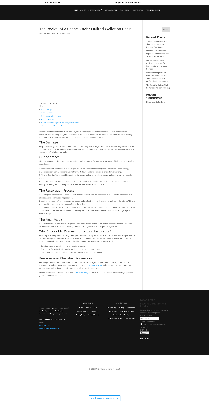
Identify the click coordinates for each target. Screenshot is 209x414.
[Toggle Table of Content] (41, 106)
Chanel (67, 33)
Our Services (94, 10)
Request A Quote (153, 10)
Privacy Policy (80, 315)
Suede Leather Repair (127, 311)
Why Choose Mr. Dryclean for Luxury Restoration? (60, 123)
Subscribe (144, 333)
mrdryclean (45, 33)
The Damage (47, 110)
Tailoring (121, 307)
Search (165, 29)
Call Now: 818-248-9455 (104, 398)
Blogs (127, 10)
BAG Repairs (113, 311)
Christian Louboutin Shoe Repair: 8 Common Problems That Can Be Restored (157, 54)
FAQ (121, 10)
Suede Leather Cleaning (121, 315)
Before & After (111, 10)
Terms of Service (93, 315)
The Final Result (48, 119)
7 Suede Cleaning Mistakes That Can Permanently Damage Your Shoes (156, 44)
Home (75, 10)
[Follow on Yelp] (151, 344)
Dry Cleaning (111, 307)
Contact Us (138, 10)
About (83, 10)
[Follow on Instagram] (141, 344)
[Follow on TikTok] (146, 344)
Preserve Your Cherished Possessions (56, 126)
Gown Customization (115, 318)
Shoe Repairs (131, 307)
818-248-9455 (44, 325)
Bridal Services (130, 318)
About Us (88, 307)
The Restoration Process (51, 116)
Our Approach (47, 113)
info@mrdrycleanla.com (49, 328)
